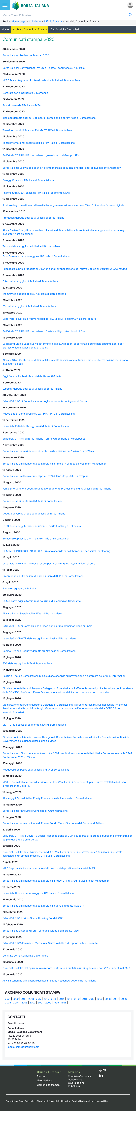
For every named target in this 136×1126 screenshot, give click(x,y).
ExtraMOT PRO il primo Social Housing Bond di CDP (33, 918)
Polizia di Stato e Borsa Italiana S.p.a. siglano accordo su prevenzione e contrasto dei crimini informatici (63, 675)
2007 (116, 998)
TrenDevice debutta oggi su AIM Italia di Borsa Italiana (34, 293)
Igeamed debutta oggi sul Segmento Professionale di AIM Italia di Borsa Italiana (49, 117)
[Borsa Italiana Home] (30, 5)
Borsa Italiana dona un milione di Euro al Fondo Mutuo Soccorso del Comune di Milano (53, 823)
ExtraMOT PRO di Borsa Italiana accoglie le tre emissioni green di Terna (44, 401)
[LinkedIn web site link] (101, 1076)
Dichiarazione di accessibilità (94, 1101)
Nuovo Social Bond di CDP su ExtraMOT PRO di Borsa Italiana (38, 413)
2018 (31, 998)
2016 (46, 998)
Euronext (42, 1076)
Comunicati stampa (48, 1084)
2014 (61, 998)
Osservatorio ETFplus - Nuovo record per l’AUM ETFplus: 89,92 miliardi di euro (48, 563)
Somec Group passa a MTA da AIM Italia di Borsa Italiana (35, 538)
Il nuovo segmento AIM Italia (19, 588)
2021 (7, 998)
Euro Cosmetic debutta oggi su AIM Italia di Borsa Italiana (35, 256)
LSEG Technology (13, 526)
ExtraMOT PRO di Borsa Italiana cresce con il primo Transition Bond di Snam (47, 626)
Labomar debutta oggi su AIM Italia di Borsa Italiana (32, 388)
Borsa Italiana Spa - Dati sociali (20, 1101)
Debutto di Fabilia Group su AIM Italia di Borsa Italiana (33, 513)
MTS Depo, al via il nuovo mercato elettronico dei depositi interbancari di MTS (48, 868)
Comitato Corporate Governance (79, 1078)
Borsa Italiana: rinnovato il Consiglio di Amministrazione (35, 810)
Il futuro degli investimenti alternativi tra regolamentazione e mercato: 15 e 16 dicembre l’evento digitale (63, 205)
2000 (48, 1002)
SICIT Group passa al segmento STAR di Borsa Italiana (34, 724)
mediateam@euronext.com (23, 1046)
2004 (16, 1002)
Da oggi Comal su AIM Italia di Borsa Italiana (28, 180)
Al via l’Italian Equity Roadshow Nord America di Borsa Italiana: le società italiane (55, 230)
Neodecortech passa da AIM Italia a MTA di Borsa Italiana (35, 769)
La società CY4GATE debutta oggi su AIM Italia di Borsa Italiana (39, 638)
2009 (99, 998)
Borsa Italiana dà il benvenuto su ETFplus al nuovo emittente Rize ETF (43, 905)
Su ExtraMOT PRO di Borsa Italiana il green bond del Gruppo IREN (40, 155)
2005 (8, 1002)
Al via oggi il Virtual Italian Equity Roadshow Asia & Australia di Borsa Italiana (47, 798)
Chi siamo (35, 21)
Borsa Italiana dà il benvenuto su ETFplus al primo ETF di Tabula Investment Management (54, 463)
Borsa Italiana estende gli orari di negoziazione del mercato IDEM (40, 930)
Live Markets (44, 1080)
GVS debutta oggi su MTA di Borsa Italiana (27, 663)
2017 (38, 998)
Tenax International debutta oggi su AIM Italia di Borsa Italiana (38, 142)
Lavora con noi (76, 1082)
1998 (64, 1002)
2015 (54, 998)
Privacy (52, 1101)
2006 (124, 998)
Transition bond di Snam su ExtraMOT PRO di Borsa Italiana (37, 130)
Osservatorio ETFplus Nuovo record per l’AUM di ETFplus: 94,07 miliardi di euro (49, 318)
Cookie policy (63, 1101)
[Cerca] (130, 15)
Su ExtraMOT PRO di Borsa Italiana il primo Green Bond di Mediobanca (43, 438)
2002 (32, 1002)
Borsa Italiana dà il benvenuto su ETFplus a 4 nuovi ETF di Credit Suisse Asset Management (56, 880)
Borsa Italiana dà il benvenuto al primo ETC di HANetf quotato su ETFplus (45, 476)
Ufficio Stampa (53, 21)
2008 (108, 998)
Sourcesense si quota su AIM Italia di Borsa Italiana (32, 501)
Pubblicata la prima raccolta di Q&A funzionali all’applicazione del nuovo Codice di (64, 268)
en (104, 1070)
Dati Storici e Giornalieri (65, 29)
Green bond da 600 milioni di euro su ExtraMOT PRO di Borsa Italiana (42, 576)
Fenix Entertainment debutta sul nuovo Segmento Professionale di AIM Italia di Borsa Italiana (56, 488)
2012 (77, 998)
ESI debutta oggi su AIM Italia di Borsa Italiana (29, 306)
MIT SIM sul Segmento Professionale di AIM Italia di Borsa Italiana (41, 80)
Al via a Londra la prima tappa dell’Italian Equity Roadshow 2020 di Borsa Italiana (49, 980)
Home (5, 29)
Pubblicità (74, 1086)
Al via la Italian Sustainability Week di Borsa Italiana (32, 613)
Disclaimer (42, 1101)
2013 (69, 998)
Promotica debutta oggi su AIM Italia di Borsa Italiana (33, 217)
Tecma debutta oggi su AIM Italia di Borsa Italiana (31, 246)
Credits (75, 1101)
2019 (23, 998)
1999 (56, 1002)
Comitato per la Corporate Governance (25, 92)
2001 (40, 1002)
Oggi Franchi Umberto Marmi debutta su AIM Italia (31, 376)
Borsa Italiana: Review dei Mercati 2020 (25, 55)
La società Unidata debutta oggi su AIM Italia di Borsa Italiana (38, 893)
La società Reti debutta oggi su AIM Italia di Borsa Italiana (35, 426)
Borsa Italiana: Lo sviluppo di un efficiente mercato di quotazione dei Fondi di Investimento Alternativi (61, 167)
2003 (24, 1002)
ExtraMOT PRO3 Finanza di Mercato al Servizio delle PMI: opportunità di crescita (50, 943)
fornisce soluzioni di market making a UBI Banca (52, 526)
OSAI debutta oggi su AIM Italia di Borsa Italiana (30, 281)
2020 (16, 998)
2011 (84, 998)
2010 (91, 998)
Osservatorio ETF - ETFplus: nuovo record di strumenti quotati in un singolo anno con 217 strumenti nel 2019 (66, 968)
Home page (18, 21)
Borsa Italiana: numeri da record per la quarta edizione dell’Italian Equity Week (48, 451)
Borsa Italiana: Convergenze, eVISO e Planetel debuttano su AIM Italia (43, 67)
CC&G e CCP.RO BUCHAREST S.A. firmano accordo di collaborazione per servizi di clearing (56, 551)
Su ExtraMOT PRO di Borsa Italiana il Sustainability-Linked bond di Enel (44, 331)
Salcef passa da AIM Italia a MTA (21, 105)
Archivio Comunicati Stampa (30, 29)
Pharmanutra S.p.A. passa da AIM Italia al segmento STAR (36, 192)
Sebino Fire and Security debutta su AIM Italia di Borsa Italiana (38, 650)
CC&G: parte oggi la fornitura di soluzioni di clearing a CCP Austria (41, 601)
